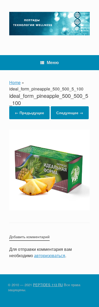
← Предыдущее (29, 112)
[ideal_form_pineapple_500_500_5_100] (49, 208)
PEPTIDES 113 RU (48, 284)
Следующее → (69, 112)
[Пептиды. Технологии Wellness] (49, 23)
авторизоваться (49, 255)
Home (15, 82)
